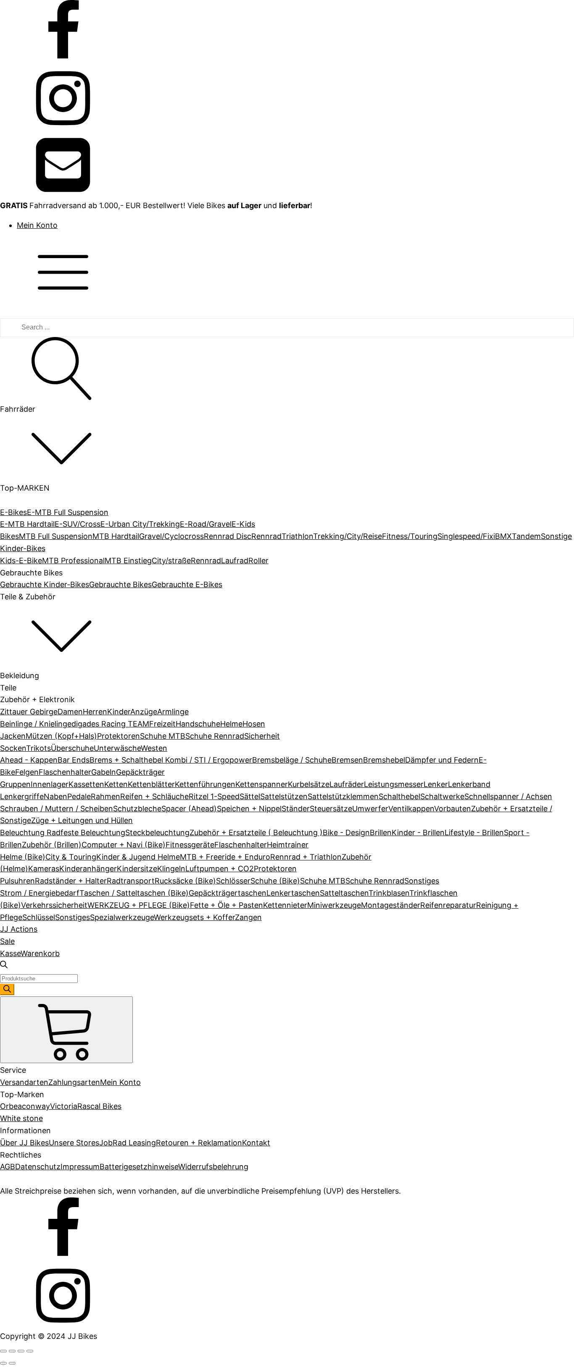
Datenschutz (38, 1166)
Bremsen (347, 759)
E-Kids (243, 524)
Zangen (248, 917)
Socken (13, 748)
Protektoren (118, 736)
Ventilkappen (411, 808)
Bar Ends (74, 759)
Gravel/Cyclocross (171, 536)
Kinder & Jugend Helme (138, 856)
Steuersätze (331, 808)
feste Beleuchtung (93, 832)
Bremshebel (384, 759)
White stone (21, 1118)
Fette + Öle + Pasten (226, 905)
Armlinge (173, 711)
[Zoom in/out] (29, 1351)
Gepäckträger (140, 772)
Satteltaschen (344, 893)
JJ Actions (18, 929)
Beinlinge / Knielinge (35, 723)
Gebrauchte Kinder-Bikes (44, 584)
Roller (258, 560)
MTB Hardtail (115, 536)
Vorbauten (452, 808)
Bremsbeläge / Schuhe (292, 759)
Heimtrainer (287, 844)
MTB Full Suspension (55, 536)
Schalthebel (399, 796)
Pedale (79, 796)
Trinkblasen (389, 893)
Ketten (116, 784)
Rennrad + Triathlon (306, 856)
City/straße (171, 560)
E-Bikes (13, 512)
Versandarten (24, 1082)
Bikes (9, 536)
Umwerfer (370, 808)
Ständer (296, 808)
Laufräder (346, 784)
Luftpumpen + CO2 (219, 868)
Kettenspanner (261, 784)
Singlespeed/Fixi (466, 536)
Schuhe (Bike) (275, 880)
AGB (7, 1166)
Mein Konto (37, 225)
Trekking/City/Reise (347, 536)
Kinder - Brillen (418, 832)
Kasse (10, 953)
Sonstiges (421, 880)
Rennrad (266, 536)
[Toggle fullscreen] (21, 1351)
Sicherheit (262, 736)
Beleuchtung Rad (30, 832)
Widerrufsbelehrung (213, 1166)
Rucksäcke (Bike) (185, 880)
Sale (7, 941)
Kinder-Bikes (22, 548)
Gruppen (15, 784)
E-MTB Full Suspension (67, 512)
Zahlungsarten (74, 1082)
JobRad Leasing (127, 1142)
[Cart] (66, 1029)
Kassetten (86, 784)
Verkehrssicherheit (54, 905)
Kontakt (256, 1142)
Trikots (38, 748)
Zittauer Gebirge (29, 711)
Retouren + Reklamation (199, 1142)
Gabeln (103, 772)
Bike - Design (346, 832)
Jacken (13, 736)
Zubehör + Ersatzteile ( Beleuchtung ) (256, 832)
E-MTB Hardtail (27, 524)
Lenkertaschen (293, 893)
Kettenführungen (205, 784)
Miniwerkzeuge (334, 905)
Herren (95, 711)
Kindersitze (137, 868)
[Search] (7, 989)
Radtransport (131, 880)
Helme (231, 723)
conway (36, 1106)
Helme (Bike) (22, 856)
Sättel (250, 796)
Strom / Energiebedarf (39, 893)
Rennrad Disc (227, 536)
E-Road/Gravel (206, 524)
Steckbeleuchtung (157, 832)
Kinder (118, 711)
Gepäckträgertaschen (227, 893)
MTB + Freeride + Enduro (225, 856)
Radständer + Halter (71, 880)
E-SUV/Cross (77, 524)
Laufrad (234, 560)
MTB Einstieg (128, 560)
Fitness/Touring (409, 536)
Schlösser (233, 880)
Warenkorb (40, 953)
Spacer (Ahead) (189, 808)
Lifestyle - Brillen (474, 832)
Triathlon (297, 536)
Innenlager (49, 784)
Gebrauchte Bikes (120, 584)
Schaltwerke (442, 796)
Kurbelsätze (308, 784)
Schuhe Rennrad (214, 736)
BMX (503, 536)
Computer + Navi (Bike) (124, 844)
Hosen (253, 723)
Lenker (436, 784)
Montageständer (390, 905)
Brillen (381, 832)
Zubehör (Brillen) (52, 844)
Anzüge (143, 711)
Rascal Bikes (99, 1106)
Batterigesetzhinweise (139, 1166)
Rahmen (105, 796)
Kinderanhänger (88, 868)
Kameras (43, 868)
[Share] (12, 1351)
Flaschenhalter (65, 772)
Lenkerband (469, 784)
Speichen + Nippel (249, 808)
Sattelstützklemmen (343, 796)
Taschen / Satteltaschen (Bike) (134, 893)
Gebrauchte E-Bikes (187, 584)
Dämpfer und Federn (442, 759)
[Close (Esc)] (3, 1351)
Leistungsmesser (394, 784)
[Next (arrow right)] (12, 1363)
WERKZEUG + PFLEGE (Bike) (138, 905)
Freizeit (162, 723)
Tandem (526, 536)
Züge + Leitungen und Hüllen (82, 820)
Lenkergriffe (22, 796)
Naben (55, 796)
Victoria (63, 1106)
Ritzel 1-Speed (214, 796)
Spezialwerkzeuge (122, 917)
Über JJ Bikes (24, 1142)
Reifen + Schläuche (154, 796)
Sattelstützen (284, 796)
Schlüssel (38, 917)
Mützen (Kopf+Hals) (61, 736)
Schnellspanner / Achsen (508, 796)
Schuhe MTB (162, 736)
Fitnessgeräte (190, 844)
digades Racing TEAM (110, 723)
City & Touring (70, 856)
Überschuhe (72, 748)
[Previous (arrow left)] (3, 1363)
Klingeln (171, 868)
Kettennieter (285, 905)
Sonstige (556, 536)
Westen (154, 748)
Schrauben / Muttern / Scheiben (56, 808)
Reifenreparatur (448, 905)
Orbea (11, 1106)
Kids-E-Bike (21, 560)
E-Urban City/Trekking (140, 524)
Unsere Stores (74, 1142)
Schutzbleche (137, 808)
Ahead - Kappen (29, 759)
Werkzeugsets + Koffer (194, 917)
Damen (70, 711)
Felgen (27, 772)
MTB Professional (73, 560)
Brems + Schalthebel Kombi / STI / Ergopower (171, 759)
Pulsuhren (17, 880)
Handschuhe (198, 723)
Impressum (80, 1166)
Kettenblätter (151, 784)
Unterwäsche (117, 748)
